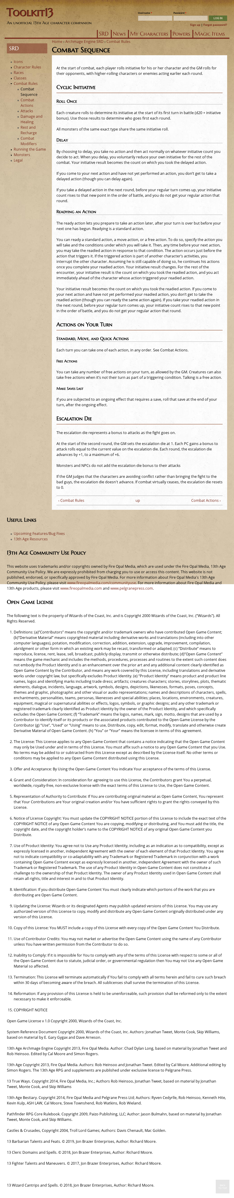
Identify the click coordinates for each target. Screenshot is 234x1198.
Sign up (195, 25)
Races (19, 72)
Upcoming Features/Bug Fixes (39, 533)
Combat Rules (118, 41)
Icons (18, 61)
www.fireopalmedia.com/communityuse (101, 582)
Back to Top (222, 1187)
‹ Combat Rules (71, 500)
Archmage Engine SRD (84, 41)
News (119, 33)
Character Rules (27, 67)
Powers (181, 33)
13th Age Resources (31, 538)
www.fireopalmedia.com (81, 588)
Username (145, 12)
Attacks (27, 110)
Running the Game (30, 149)
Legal (18, 160)
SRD (104, 33)
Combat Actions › (206, 500)
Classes (20, 78)
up (138, 500)
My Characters (149, 33)
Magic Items (209, 33)
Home (57, 41)
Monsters (22, 154)
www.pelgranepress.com (131, 588)
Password (179, 12)
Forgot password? (215, 25)
